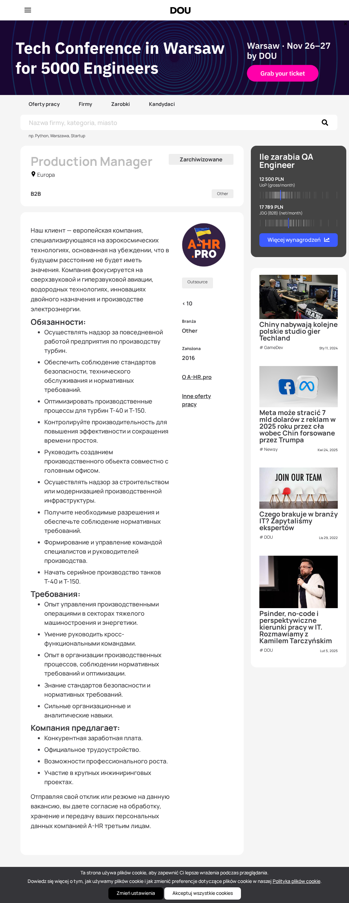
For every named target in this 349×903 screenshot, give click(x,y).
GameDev (273, 347)
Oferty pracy (44, 104)
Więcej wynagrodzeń (294, 239)
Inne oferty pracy (196, 400)
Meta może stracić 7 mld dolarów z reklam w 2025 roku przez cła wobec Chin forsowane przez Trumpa (297, 426)
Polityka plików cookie (296, 881)
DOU (268, 537)
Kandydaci (162, 104)
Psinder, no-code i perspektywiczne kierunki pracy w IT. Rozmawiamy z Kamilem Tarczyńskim (295, 627)
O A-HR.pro (197, 377)
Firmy (85, 104)
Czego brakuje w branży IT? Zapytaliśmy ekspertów (298, 520)
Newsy (271, 449)
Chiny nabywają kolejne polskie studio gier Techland (298, 331)
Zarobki (120, 104)
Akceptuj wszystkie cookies (202, 893)
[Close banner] (344, 22)
